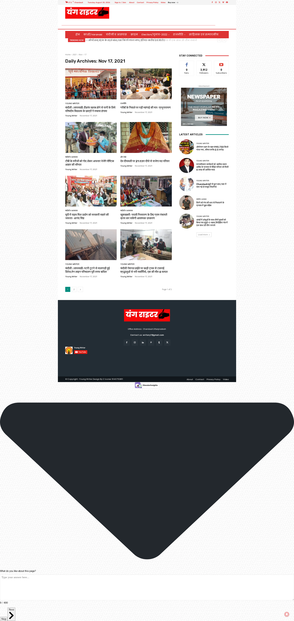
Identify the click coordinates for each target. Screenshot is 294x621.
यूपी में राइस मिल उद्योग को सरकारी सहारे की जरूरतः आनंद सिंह (87, 216)
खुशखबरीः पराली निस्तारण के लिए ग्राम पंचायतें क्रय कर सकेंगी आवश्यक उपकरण (143, 216)
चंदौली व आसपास (71, 157)
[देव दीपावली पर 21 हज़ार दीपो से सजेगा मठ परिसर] (146, 137)
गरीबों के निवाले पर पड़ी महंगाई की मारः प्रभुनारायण (145, 107)
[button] (225, 25)
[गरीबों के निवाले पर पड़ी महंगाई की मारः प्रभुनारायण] (146, 83)
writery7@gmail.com (153, 335)
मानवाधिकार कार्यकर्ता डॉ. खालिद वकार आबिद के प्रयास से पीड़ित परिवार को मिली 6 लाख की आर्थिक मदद (212, 167)
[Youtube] (227, 2)
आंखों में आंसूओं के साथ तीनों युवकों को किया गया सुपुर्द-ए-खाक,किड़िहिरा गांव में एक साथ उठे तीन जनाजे (212, 222)
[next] (224, 40)
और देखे (123, 157)
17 (85, 54)
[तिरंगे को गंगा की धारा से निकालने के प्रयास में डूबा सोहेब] (186, 202)
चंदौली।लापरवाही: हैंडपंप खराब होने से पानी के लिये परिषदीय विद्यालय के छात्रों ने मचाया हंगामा (90, 109)
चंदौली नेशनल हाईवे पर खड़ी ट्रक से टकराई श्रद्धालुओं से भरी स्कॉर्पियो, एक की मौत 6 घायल (144, 270)
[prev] (219, 40)
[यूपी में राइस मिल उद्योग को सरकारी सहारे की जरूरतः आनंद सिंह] (91, 191)
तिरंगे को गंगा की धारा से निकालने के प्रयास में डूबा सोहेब (210, 204)
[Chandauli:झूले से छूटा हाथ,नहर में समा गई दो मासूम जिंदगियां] (186, 184)
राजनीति (123, 103)
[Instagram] (216, 2)
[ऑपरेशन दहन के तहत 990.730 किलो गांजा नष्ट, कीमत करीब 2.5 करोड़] (186, 146)
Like (186, 63)
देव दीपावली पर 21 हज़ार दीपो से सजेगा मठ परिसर (145, 161)
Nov (80, 54)
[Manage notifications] (286, 614)
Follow (204, 63)
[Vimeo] (223, 2)
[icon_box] (173, 2)
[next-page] (80, 289)
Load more (203, 234)
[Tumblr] (159, 342)
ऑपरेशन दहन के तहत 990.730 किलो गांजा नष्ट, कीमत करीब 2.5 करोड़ (125, 40)
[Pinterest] (151, 342)
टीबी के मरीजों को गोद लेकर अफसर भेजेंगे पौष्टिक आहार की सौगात (89, 162)
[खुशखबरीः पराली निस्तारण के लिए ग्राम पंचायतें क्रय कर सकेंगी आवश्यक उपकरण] (146, 191)
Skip (3, 618)
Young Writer (72, 103)
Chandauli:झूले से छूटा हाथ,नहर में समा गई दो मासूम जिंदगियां (211, 185)
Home (68, 54)
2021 (75, 54)
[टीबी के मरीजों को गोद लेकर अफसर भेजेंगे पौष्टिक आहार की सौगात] (91, 137)
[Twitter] (219, 2)
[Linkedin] (143, 342)
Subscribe (221, 63)
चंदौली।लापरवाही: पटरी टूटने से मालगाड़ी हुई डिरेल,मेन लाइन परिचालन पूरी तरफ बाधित (87, 270)
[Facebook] (212, 2)
